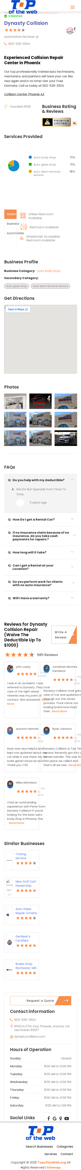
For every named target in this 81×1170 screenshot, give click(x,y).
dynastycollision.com (29, 1036)
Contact (67, 1154)
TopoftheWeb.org (51, 1162)
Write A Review (61, 634)
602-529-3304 (19, 44)
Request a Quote (40, 1001)
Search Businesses (39, 1146)
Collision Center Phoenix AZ (24, 94)
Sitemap (53, 1167)
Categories (65, 1146)
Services (50, 1154)
